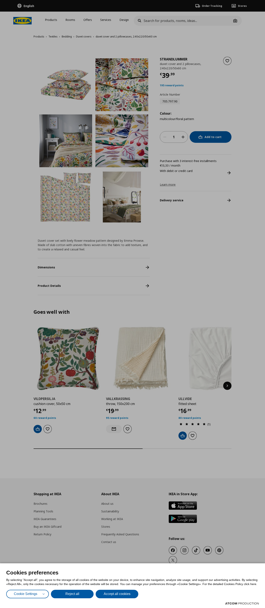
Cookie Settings (25, 594)
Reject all (72, 594)
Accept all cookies (117, 594)
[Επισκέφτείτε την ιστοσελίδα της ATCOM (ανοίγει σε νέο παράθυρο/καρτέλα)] (242, 603)
